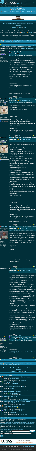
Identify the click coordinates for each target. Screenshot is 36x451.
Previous (13, 27)
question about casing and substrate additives (17, 377)
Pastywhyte (9, 425)
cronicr (32, 423)
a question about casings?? (12, 386)
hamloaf (28, 423)
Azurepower (13, 412)
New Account (21, 9)
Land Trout (24, 425)
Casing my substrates (10, 382)
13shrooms (23, 423)
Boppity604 (12, 402)
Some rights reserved (27, 446)
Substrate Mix (8, 40)
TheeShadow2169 (14, 393)
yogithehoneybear (14, 378)
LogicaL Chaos (16, 423)
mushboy (32, 422)
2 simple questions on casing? (13, 411)
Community (8, 6)
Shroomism (8, 422)
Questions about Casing (11, 406)
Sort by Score (14, 429)
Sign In (14, 9)
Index (20, 27)
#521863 (11, 272)
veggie (27, 422)
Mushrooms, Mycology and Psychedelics (14, 23)
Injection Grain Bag (27, 40)
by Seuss (22, 404)
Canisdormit (13, 398)
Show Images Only (5, 429)
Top (35, 97)
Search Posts (15, 11)
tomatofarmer (26, 100)
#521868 (11, 340)
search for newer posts (29, 48)
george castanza (15, 422)
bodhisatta (14, 425)
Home (2, 6)
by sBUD (23, 409)
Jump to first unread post (7, 45)
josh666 (12, 388)
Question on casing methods (12, 391)
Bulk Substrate (17, 40)
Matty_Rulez (25, 339)
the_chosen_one (8, 423)
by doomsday (24, 414)
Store (34, 11)
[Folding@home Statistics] (4, 343)
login (23, 32)
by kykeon (22, 394)
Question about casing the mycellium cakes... (17, 401)
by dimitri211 (23, 380)
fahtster (2, 423)
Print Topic (20, 429)
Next (24, 27)
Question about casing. (10, 396)
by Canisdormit (24, 399)
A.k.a (29, 425)
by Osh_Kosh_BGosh (26, 389)
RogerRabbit (23, 422)
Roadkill (24, 228)
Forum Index (6, 11)
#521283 (11, 55)
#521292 (11, 141)
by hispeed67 (23, 385)
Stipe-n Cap (3, 425)
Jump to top (4, 359)
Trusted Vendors (25, 11)
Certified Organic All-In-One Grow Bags (10, 41)
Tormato (20, 425)
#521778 (11, 230)
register (30, 32)
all (24, 386)
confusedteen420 (14, 383)
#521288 (11, 102)
